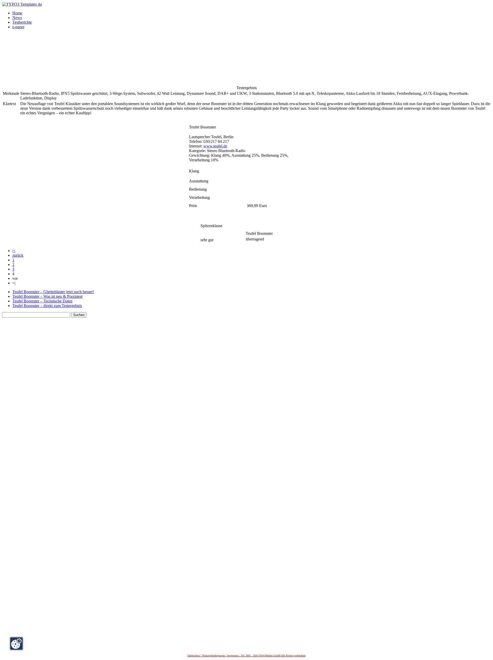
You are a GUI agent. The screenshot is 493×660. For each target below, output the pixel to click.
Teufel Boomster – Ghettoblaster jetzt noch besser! (53, 292)
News (17, 17)
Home (17, 13)
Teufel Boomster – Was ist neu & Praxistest (47, 296)
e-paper (18, 27)
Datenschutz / (194, 655)
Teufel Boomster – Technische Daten (42, 301)
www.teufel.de (215, 146)
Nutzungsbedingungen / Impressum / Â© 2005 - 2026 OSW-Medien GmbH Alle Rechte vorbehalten (254, 655)
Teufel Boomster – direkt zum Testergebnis (47, 305)
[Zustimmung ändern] (16, 643)
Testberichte (22, 22)
